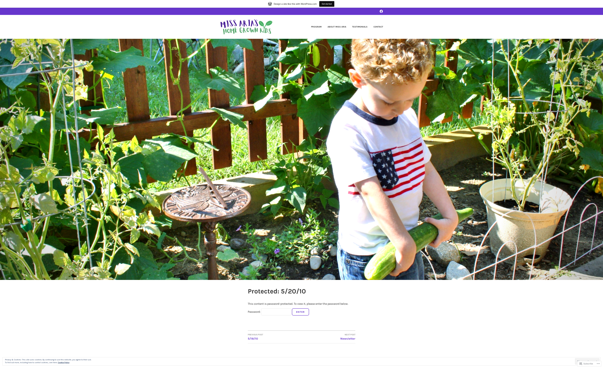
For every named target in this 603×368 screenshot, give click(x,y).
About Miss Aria (337, 26)
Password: (254, 312)
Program (316, 26)
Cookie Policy (63, 362)
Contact (378, 26)
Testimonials (359, 26)
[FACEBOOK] (381, 11)
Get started (327, 4)
